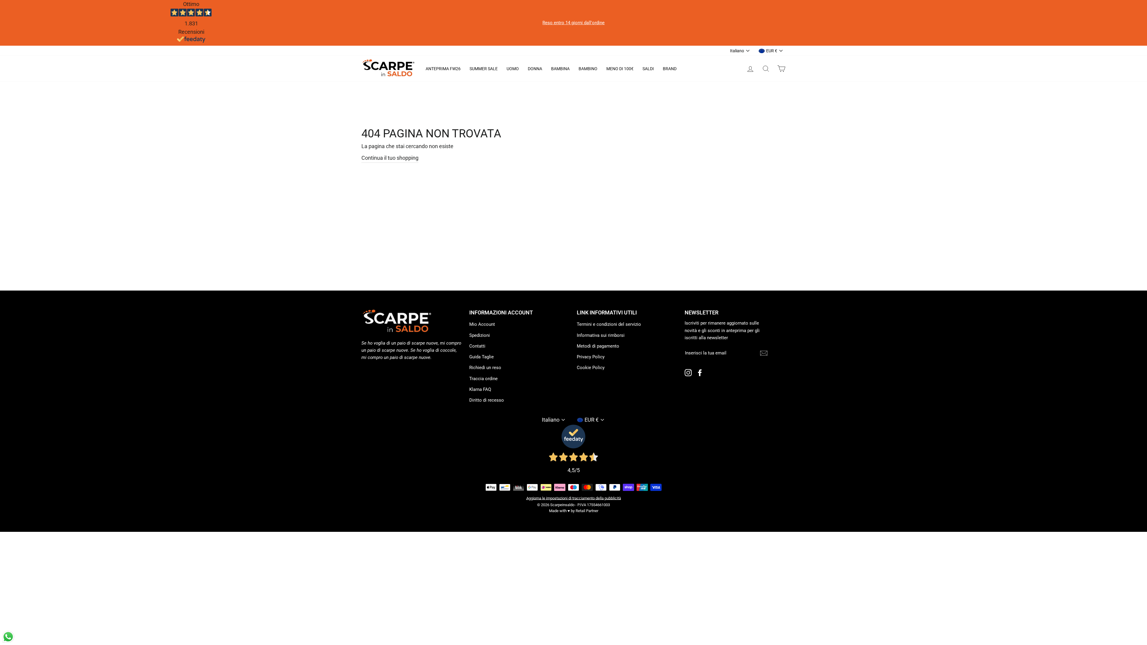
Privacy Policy (591, 357)
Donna (535, 68)
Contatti (477, 346)
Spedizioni (479, 335)
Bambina (560, 68)
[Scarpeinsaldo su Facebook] (699, 372)
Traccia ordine (483, 378)
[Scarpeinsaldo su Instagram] (688, 372)
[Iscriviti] (764, 353)
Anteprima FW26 (443, 68)
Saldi (648, 68)
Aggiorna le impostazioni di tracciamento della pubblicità (573, 498)
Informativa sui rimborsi (601, 335)
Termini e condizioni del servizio (609, 324)
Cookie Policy (591, 367)
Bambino (588, 68)
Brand (670, 68)
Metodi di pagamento (598, 346)
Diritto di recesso (486, 400)
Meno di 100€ (620, 68)
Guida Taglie (481, 357)
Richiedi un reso (485, 367)
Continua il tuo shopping (389, 158)
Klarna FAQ (480, 389)
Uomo (513, 68)
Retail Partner (587, 511)
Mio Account (482, 324)
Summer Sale (484, 68)
